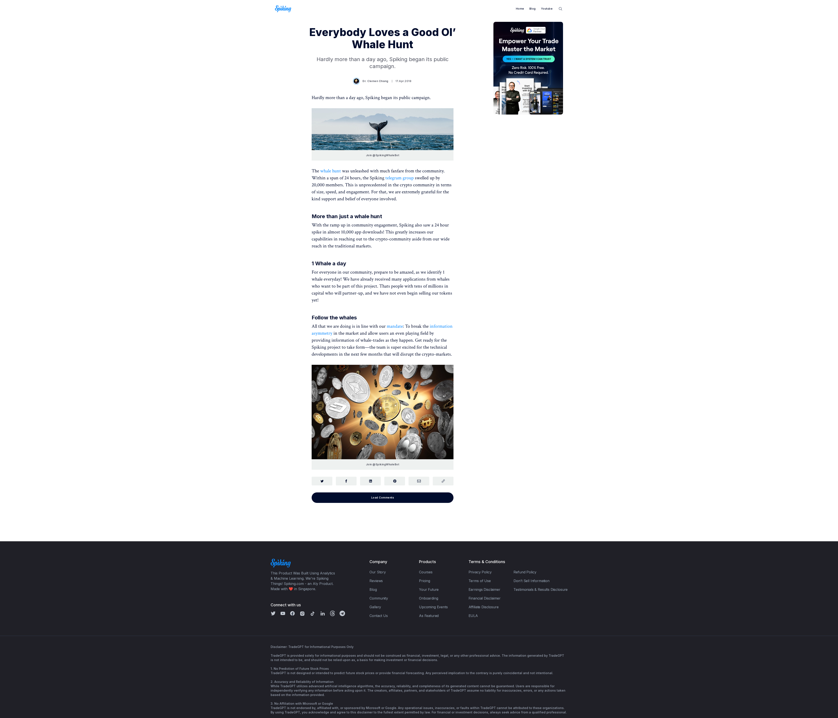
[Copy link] (443, 481)
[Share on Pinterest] (394, 481)
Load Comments (382, 497)
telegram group (399, 178)
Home (520, 8)
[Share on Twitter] (322, 481)
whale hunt (330, 171)
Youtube (547, 8)
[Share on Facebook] (346, 481)
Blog (532, 8)
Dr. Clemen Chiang (375, 81)
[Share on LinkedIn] (370, 481)
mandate (395, 326)
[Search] (560, 8)
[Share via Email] (419, 481)
